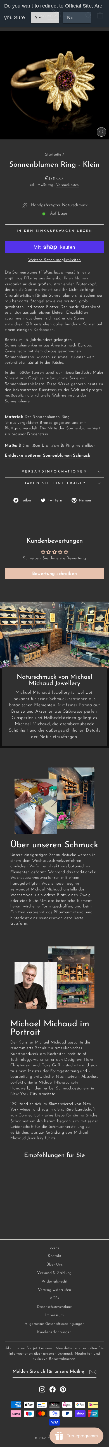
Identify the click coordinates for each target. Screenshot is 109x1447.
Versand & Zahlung (54, 1273)
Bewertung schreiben (54, 574)
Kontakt (54, 1256)
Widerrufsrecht (54, 1281)
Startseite (53, 154)
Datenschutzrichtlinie (54, 1307)
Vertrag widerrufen (54, 1290)
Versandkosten (67, 185)
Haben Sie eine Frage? (54, 483)
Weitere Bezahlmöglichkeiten (54, 260)
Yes (38, 17)
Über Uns (54, 1264)
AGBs (54, 1298)
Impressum (54, 1315)
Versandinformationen (54, 471)
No (70, 17)
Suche (54, 1247)
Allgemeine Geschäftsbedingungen (54, 1324)
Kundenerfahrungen (54, 1332)
